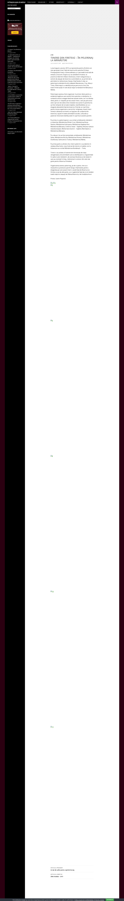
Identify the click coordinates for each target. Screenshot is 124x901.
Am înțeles (110, 899)
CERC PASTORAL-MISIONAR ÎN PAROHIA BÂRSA (15, 113)
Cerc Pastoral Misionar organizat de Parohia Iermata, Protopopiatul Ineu (15, 119)
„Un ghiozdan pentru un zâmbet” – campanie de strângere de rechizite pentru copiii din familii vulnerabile (14, 58)
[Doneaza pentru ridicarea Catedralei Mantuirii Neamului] (14, 20)
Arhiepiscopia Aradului (16, 2)
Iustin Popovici (68, 63)
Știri (52, 55)
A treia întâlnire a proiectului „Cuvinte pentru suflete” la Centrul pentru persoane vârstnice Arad (15, 97)
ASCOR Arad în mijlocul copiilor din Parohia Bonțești (15, 66)
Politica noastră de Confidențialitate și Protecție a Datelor (89, 900)
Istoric (51, 2)
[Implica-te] (15, 29)
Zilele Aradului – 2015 (57, 875)
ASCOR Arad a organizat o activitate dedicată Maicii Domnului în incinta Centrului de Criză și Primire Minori (15, 106)
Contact (80, 2)
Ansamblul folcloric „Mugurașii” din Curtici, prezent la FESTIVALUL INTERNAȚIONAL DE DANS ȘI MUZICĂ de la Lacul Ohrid (15, 79)
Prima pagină (31, 2)
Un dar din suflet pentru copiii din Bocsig (62, 869)
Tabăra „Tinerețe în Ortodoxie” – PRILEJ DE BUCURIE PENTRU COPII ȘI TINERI (14, 89)
